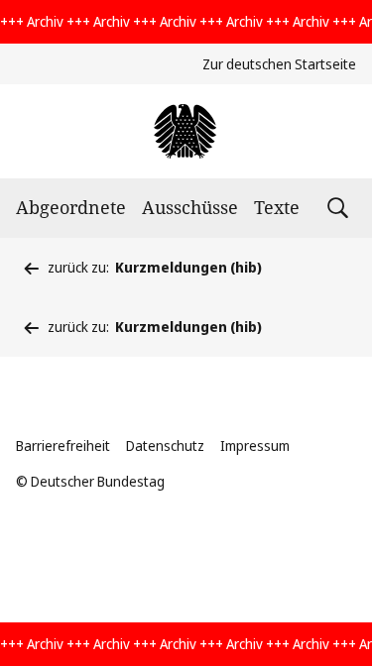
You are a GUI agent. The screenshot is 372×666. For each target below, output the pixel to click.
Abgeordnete (71, 207)
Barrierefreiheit (63, 445)
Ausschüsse (190, 207)
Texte (277, 207)
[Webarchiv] (186, 131)
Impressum (255, 445)
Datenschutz (165, 445)
